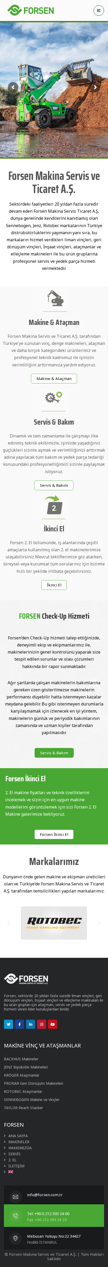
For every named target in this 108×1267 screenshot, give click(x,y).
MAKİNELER (18, 1141)
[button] (54, 378)
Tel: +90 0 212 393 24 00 (48, 1213)
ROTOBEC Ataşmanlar (23, 1091)
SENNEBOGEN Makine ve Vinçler (32, 1099)
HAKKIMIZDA (20, 1147)
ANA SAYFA (18, 1135)
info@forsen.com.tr (45, 1194)
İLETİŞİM (16, 1165)
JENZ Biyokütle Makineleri (26, 1067)
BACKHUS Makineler (21, 1058)
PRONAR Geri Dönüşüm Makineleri (33, 1083)
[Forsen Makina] (30, 10)
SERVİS (14, 1153)
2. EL (12, 1159)
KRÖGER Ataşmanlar (21, 1075)
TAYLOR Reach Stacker (23, 1107)
